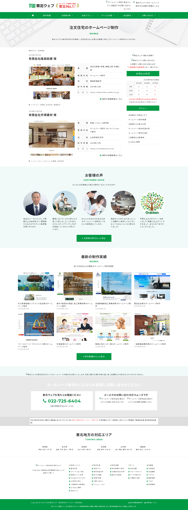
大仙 (106, 449)
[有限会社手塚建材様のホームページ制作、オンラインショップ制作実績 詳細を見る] (52, 137)
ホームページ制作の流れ (138, 133)
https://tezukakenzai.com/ (102, 148)
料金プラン (86, 15)
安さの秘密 (98, 475)
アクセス (151, 475)
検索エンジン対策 (77, 475)
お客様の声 (66, 15)
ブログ (151, 481)
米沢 (128, 449)
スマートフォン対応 (77, 472)
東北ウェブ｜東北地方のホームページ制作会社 (66, 502)
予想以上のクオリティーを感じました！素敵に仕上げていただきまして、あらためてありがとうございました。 (152, 222)
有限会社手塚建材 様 (42, 115)
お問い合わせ (147, 15)
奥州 (65, 449)
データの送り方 (135, 475)
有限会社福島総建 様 (42, 58)
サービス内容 (106, 15)
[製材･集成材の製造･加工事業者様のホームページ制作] (75, 298)
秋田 (98, 449)
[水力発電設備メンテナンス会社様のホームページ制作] (36, 298)
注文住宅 (49, 105)
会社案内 (127, 15)
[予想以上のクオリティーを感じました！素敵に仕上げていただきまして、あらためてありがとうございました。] (152, 214)
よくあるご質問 (134, 142)
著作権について (151, 502)
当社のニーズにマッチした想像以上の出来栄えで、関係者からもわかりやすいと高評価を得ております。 (35, 222)
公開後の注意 (135, 478)
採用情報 (152, 484)
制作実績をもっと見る (94, 356)
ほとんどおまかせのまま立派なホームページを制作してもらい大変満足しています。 (93, 221)
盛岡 (57, 449)
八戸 (48, 449)
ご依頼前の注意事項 (136, 67)
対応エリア (74, 491)
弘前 (44, 449)
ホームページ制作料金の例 (139, 128)
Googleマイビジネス (78, 478)
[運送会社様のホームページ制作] (152, 298)
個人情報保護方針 (136, 502)
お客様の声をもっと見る (94, 238)
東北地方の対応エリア (94, 434)
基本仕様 (74, 468)
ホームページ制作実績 (137, 119)
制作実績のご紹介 (118, 468)
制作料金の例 (98, 472)
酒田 (120, 449)
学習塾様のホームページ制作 (69, 344)
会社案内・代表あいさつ (137, 115)
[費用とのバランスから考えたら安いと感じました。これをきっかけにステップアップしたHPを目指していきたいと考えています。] (64, 214)
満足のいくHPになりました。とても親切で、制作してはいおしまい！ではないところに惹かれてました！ (123, 222)
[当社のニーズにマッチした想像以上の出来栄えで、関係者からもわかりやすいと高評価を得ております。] (35, 214)
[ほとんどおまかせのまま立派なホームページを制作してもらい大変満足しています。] (94, 214)
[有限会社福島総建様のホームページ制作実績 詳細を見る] (52, 81)
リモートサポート (136, 472)
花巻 (61, 449)
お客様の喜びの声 (118, 472)
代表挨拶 (152, 468)
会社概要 (152, 472)
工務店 (42, 105)
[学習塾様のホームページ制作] (75, 339)
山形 (116, 449)
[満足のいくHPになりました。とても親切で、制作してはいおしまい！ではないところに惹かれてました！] (123, 214)
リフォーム (46, 161)
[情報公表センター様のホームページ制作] (113, 339)
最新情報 (152, 478)
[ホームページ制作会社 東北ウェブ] (48, 465)
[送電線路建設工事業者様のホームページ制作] (113, 298)
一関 (69, 449)
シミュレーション (99, 484)
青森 (40, 449)
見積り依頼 (97, 478)
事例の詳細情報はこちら (112, 99)
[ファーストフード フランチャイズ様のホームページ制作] (36, 339)
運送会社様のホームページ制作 (147, 303)
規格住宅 (57, 105)
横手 (102, 449)
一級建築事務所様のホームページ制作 (150, 344)
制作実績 (47, 15)
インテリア (35, 105)
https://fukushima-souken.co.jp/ (104, 92)
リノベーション (36, 161)
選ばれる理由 (116, 475)
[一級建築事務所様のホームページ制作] (152, 339)
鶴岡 (124, 449)
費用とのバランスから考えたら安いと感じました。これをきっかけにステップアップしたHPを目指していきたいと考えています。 (64, 223)
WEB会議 (133, 468)
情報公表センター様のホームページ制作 (112, 344)
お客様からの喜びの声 (137, 124)
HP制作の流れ (76, 481)
